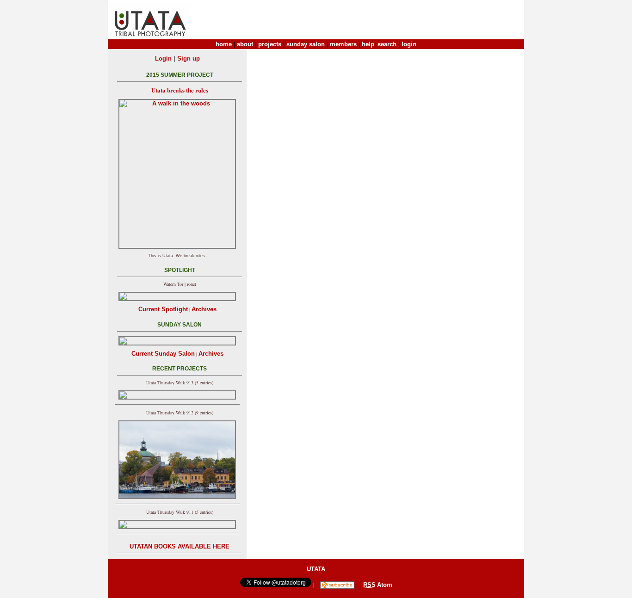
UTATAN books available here (179, 546)
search (387, 44)
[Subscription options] (337, 584)
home (224, 44)
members (343, 44)
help (368, 44)
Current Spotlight (163, 309)
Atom (384, 584)
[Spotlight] (177, 296)
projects (269, 44)
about (245, 44)
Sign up (188, 58)
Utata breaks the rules (179, 90)
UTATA (316, 569)
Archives (204, 309)
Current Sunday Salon (163, 353)
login (409, 44)
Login (163, 58)
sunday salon (305, 44)
